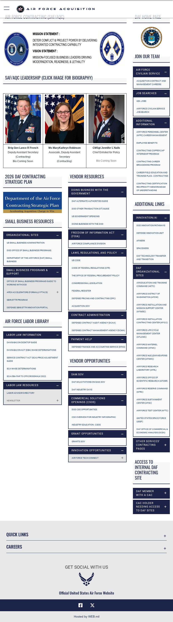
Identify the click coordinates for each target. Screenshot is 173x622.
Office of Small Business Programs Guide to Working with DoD (31, 283)
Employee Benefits (147, 143)
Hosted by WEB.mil (86, 616)
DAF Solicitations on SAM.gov (88, 382)
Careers (14, 546)
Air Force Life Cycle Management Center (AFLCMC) (148, 333)
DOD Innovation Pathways (151, 225)
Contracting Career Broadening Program (148, 163)
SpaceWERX (143, 248)
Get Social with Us (86, 567)
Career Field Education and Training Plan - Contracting (152, 174)
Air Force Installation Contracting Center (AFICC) (152, 321)
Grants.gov (78, 441)
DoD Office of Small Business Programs (29, 250)
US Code (76, 260)
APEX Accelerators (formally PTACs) (27, 292)
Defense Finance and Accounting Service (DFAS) (98, 346)
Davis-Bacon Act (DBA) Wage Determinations (31, 350)
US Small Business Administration (26, 242)
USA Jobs (141, 101)
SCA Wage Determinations (21, 368)
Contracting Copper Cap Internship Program (150, 152)
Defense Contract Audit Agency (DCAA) (94, 322)
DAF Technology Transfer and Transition (151, 258)
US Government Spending (86, 216)
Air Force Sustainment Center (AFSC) (149, 401)
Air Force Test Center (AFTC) (152, 410)
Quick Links (17, 534)
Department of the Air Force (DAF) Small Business (29, 260)
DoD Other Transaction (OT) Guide (90, 208)
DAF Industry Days (82, 389)
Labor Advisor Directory (20, 393)
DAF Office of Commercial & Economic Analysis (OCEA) (152, 431)
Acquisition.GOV (81, 306)
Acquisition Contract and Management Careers (151, 83)
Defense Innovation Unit (150, 233)
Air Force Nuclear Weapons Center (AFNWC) (152, 357)
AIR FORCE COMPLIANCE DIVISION (88, 243)
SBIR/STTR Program (17, 300)
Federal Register (81, 290)
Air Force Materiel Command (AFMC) (147, 346)
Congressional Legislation (87, 283)
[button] (7, 9)
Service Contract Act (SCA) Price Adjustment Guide (32, 359)
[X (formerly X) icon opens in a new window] (92, 605)
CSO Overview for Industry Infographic (94, 417)
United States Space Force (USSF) (151, 420)
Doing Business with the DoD (87, 224)
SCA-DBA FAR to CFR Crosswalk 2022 (26, 376)
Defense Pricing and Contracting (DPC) (94, 298)
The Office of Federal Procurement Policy (95, 275)
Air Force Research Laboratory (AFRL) (147, 368)
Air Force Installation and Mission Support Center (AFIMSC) (152, 308)
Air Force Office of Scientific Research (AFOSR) (152, 379)
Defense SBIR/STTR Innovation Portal (27, 307)
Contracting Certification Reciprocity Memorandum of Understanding (152, 187)
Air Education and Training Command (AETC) (152, 284)
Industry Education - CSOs (86, 424)
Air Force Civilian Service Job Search (151, 110)
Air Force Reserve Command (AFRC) (152, 390)
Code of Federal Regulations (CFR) (91, 268)
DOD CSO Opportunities (84, 409)
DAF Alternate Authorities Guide (90, 201)
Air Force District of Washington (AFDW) (148, 295)
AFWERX (141, 240)
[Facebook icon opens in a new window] (80, 605)
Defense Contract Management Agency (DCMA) (98, 330)
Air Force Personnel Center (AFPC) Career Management (152, 134)
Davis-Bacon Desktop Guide (22, 342)
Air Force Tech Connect (85, 458)
